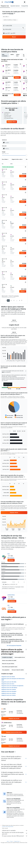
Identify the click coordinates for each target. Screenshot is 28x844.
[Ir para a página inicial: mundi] (9, 2)
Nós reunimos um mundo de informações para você (13, 833)
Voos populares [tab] (5, 669)
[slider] (26, 155)
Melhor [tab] (12, 54)
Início (8, 841)
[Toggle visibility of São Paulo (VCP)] (19, 415)
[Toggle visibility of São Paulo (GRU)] (9, 415)
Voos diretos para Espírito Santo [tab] (9, 666)
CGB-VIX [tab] (14, 320)
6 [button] (19, 300)
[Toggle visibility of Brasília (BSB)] (8, 417)
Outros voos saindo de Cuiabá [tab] (9, 660)
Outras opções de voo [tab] (20, 657)
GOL (8, 605)
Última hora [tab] (17, 55)
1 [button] (8, 300)
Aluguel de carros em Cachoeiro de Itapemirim (12, 685)
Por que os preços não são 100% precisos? (13, 836)
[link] (12, 121)
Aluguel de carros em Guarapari (8, 691)
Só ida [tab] (23, 55)
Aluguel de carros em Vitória (8, 676)
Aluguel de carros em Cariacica (8, 689)
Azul (8, 553)
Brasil (11, 841)
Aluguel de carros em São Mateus (9, 687)
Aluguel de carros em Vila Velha (8, 681)
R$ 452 (11, 13)
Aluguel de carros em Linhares (8, 693)
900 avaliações (10, 557)
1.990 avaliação (11, 599)
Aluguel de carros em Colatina (8, 695)
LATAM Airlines (11, 595)
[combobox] (15, 143)
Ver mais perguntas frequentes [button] (14, 645)
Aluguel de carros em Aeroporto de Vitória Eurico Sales (13, 679)
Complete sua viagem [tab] (7, 657)
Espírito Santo (17, 841)
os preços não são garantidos (7, 826)
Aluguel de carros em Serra (7, 683)
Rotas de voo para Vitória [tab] (8, 663)
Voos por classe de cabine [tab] (18, 669)
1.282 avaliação (11, 609)
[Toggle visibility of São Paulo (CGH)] (19, 417)
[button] (2, 2)
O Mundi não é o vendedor (9, 830)
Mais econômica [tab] (4, 55)
